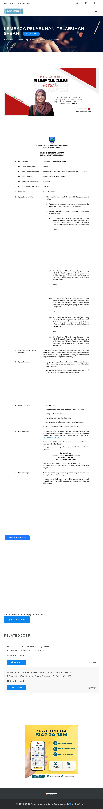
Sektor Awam (52, 40)
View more (16, 662)
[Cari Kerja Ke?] (14, 11)
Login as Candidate (17, 619)
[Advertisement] (51, 574)
